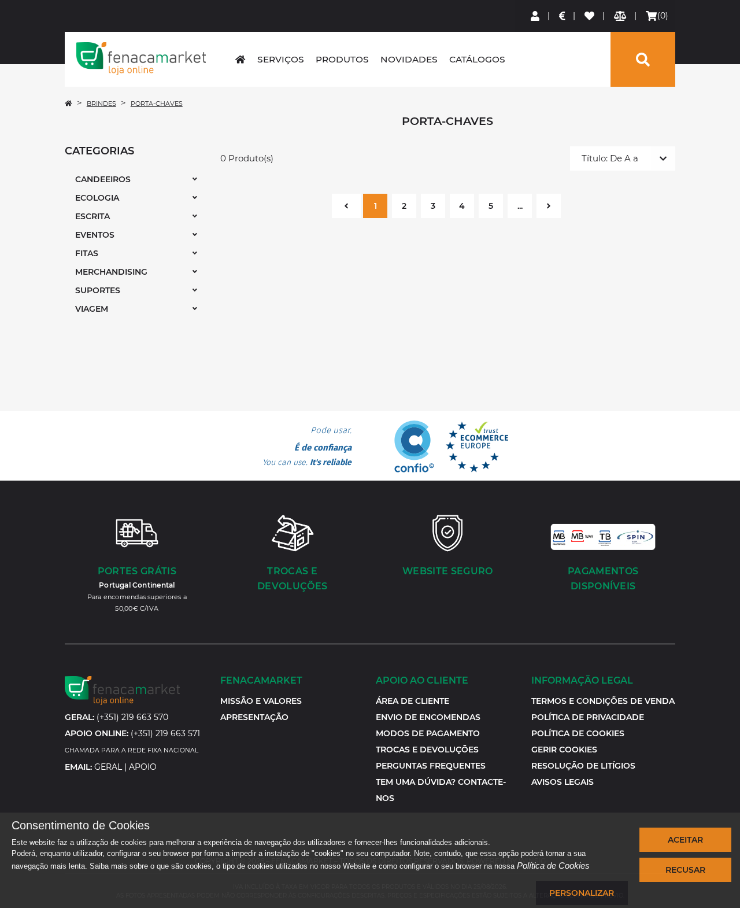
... (520, 206)
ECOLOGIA (97, 198)
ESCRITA (92, 216)
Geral (108, 767)
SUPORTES (97, 290)
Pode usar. (307, 446)
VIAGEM (91, 309)
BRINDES (101, 103)
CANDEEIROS (103, 179)
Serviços (280, 59)
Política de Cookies (553, 865)
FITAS (86, 253)
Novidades (409, 59)
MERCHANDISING (111, 272)
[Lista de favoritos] (590, 16)
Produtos (342, 59)
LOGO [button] (141, 58)
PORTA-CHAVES (157, 103)
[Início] (68, 103)
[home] (240, 59)
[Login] (535, 16)
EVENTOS (94, 235)
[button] (564, 749)
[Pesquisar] (642, 59)
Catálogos (477, 59)
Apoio (143, 767)
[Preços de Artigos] (563, 16)
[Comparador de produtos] (621, 16)
